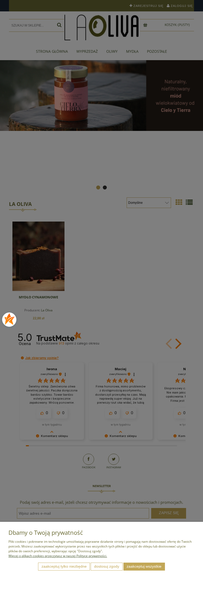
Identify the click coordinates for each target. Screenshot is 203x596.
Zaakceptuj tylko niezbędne (64, 566)
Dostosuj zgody (106, 566)
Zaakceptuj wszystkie (144, 566)
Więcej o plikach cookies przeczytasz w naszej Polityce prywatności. (57, 556)
